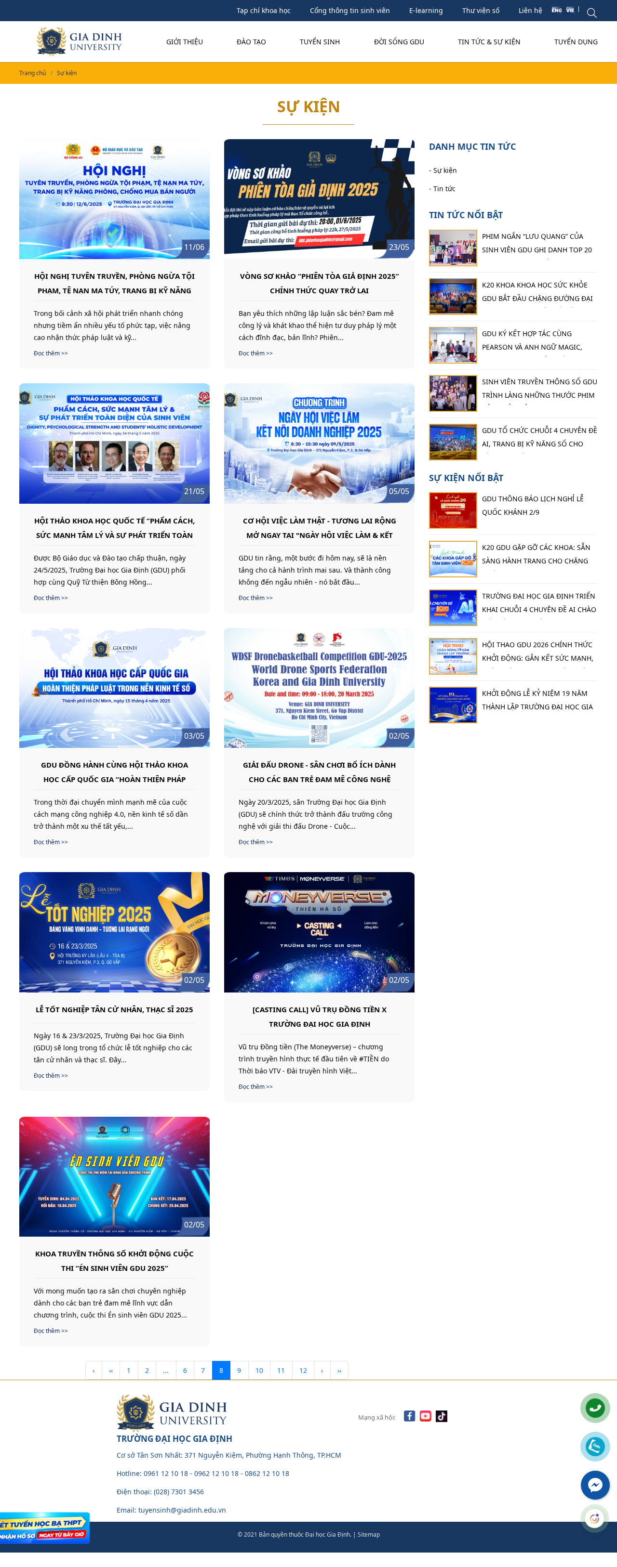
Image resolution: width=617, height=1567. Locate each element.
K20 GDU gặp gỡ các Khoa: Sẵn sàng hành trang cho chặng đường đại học (536, 557)
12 (303, 1370)
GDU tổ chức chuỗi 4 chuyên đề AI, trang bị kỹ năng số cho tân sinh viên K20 (539, 440)
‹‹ (111, 1370)
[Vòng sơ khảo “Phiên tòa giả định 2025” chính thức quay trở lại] (319, 199)
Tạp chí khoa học (264, 10)
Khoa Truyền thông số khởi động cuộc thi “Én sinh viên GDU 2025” (114, 1260)
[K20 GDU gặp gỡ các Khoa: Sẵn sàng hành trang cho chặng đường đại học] (453, 559)
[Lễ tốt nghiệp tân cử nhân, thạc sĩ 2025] (114, 932)
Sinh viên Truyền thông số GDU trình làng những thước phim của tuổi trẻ (539, 391)
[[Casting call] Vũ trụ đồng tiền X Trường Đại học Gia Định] (319, 932)
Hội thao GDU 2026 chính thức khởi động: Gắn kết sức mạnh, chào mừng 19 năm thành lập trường (537, 654)
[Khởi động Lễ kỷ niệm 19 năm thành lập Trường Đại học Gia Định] (453, 705)
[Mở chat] (595, 1518)
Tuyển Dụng (576, 41)
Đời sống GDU (399, 41)
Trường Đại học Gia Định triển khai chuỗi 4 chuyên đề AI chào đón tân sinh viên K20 (539, 605)
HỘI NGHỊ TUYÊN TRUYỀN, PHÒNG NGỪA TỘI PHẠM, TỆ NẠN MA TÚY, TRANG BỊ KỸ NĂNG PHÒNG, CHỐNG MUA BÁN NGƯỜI (114, 282)
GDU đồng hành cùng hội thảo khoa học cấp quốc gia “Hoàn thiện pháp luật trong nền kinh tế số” (114, 771)
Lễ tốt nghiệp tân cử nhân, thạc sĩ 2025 (114, 1009)
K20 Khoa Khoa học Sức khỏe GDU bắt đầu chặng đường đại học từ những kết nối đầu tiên (539, 294)
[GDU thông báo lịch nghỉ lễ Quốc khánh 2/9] (453, 510)
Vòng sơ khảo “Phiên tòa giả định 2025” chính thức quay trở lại (319, 282)
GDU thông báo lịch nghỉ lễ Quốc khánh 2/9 (533, 505)
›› (339, 1370)
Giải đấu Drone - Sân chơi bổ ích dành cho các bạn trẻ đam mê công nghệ (319, 771)
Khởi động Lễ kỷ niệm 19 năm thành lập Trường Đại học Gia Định (537, 703)
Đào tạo (251, 41)
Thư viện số (480, 10)
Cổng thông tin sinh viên (350, 10)
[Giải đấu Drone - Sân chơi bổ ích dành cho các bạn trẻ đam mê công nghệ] (319, 688)
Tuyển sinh (320, 41)
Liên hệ (530, 10)
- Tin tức (442, 188)
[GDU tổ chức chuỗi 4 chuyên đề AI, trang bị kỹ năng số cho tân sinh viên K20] (453, 442)
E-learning (426, 10)
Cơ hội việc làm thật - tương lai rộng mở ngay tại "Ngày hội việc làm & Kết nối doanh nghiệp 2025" (319, 527)
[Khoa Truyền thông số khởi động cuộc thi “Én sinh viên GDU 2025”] (114, 1177)
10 (259, 1370)
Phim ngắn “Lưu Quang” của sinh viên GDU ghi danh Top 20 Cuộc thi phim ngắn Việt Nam (537, 245)
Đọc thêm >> (51, 353)
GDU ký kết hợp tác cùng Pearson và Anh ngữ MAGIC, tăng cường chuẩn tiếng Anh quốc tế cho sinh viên (536, 342)
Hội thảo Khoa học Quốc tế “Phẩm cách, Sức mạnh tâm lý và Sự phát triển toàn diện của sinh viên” (114, 527)
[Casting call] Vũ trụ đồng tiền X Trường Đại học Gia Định (320, 1016)
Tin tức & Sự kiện (489, 41)
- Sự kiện (443, 169)
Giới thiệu (184, 41)
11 (281, 1370)
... (166, 1370)
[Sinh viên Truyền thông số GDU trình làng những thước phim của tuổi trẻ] (453, 393)
